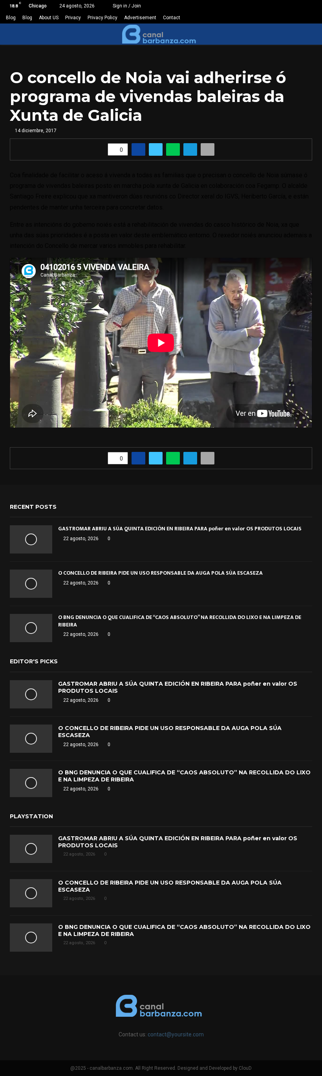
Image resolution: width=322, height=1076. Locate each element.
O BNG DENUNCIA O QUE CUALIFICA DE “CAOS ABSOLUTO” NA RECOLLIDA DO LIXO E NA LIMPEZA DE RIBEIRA (179, 621)
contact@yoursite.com (176, 1034)
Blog (11, 17)
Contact (171, 17)
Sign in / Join (126, 6)
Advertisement (140, 17)
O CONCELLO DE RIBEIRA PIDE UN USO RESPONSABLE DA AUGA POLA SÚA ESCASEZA (160, 572)
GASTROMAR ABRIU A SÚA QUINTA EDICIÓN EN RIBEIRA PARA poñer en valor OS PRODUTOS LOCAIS (180, 528)
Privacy (73, 17)
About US (49, 17)
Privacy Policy (102, 17)
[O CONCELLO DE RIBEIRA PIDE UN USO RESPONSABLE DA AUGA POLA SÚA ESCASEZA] (31, 584)
